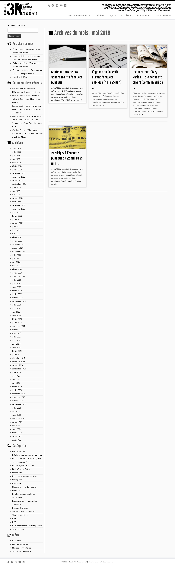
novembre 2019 (18, 276)
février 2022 (17, 216)
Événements (17, 472)
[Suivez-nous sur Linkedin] (66, 5)
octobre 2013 (17, 436)
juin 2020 (16, 258)
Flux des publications (20, 544)
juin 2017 (16, 340)
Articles (125, 15)
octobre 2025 (17, 180)
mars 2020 (16, 265)
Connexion (16, 540)
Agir (112, 15)
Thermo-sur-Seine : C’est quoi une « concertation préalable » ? (27, 109)
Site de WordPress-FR (21, 551)
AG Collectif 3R (18, 451)
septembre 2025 (19, 184)
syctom (74, 100)
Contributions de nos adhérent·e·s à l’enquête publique (66, 77)
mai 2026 (16, 159)
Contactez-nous (163, 15)
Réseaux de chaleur (20, 508)
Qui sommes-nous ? (78, 15)
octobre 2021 (17, 223)
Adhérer (100, 15)
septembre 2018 (19, 301)
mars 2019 (16, 287)
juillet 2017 (16, 337)
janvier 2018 (17, 322)
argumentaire (77, 94)
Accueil (11, 25)
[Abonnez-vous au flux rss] (50, 5)
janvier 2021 (17, 241)
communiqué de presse (148, 105)
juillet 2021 (16, 226)
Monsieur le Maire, (21, 77)
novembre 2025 (18, 177)
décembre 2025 (18, 173)
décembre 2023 (18, 205)
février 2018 (17, 319)
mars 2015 (16, 415)
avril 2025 (16, 194)
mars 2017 (16, 347)
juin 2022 (16, 212)
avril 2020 (16, 262)
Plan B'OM (16, 490)
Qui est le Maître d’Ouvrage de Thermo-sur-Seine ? (26, 99)
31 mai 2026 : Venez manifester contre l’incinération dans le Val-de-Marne (27, 133)
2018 (18, 25)
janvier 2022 (17, 219)
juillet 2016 (16, 372)
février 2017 (17, 351)
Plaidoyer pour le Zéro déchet (24, 487)
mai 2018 (16, 312)
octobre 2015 (17, 401)
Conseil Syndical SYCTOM (23, 465)
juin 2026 (16, 155)
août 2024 (16, 202)
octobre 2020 (17, 248)
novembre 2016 (18, 361)
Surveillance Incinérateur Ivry (23, 511)
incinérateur (56, 100)
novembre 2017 (18, 326)
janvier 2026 (17, 170)
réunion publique (68, 181)
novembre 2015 (18, 397)
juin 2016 (16, 376)
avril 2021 (16, 233)
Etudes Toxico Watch (21, 469)
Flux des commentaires (21, 548)
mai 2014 (16, 425)
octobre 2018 (17, 297)
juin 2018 (16, 308)
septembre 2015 (19, 404)
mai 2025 (16, 191)
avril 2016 (16, 383)
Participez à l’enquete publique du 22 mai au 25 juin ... (67, 158)
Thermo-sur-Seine (20, 515)
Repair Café (119, 102)
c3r (81, 100)
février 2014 (17, 433)
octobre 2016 (17, 365)
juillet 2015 (16, 408)
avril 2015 (16, 411)
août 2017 (16, 333)
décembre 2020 (18, 244)
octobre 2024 (17, 198)
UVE (14, 518)
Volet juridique (18, 529)
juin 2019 (16, 283)
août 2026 (16, 148)
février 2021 (17, 237)
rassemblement (108, 102)
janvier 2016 (17, 390)
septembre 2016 (19, 369)
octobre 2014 (17, 422)
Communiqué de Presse (21, 462)
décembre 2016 (18, 358)
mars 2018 (16, 315)
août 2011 (16, 440)
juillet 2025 (16, 187)
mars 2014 (16, 429)
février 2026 (17, 166)
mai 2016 (16, 379)
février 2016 (17, 386)
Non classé (16, 483)
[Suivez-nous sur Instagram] (58, 5)
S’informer (142, 15)
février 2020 (17, 269)
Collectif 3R (71, 562)
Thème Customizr (107, 562)
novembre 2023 (18, 209)
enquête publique (68, 97)
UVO (14, 522)
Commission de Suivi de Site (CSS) (26, 458)
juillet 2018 (16, 305)
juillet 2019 (16, 280)
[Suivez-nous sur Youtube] (62, 5)
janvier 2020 (17, 273)
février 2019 (17, 290)
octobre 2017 (17, 329)
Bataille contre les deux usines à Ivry (27, 455)
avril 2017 (16, 344)
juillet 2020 (16, 255)
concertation (56, 97)
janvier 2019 (17, 294)
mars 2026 (16, 162)
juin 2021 (16, 230)
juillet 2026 (16, 152)
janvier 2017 (17, 354)
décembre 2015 (18, 393)
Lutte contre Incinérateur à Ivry (24, 476)
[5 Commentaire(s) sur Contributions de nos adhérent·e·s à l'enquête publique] (84, 50)
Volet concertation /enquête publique (27, 525)
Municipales (17, 480)
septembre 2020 (19, 251)
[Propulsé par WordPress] (87, 561)
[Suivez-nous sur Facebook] (54, 5)
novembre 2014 (18, 418)
